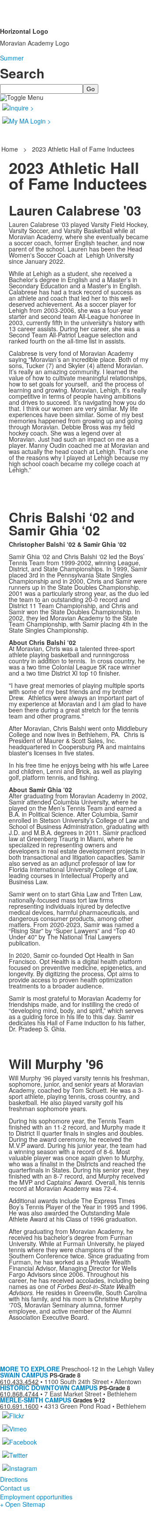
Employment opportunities (36, 1496)
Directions (14, 1479)
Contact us (15, 1488)
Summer (12, 57)
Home (10, 149)
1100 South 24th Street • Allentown (92, 1381)
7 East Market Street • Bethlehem (90, 1393)
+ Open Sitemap (22, 1504)
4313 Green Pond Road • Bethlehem (95, 1406)
